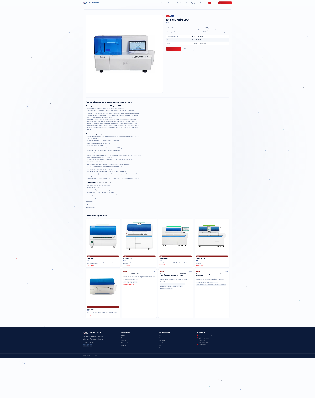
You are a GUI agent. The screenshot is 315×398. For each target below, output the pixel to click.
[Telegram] (84, 345)
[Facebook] (91, 345)
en (214, 2)
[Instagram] (87, 345)
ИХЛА (98, 12)
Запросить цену (174, 48)
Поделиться (188, 48)
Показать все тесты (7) (201, 287)
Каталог (164, 3)
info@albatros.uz (203, 344)
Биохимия (161, 337)
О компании (171, 3)
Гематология (162, 340)
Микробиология (163, 342)
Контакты (203, 3)
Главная (157, 3)
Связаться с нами (225, 3)
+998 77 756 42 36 (204, 338)
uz (212, 2)
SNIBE (167, 22)
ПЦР (160, 345)
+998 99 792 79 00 (204, 342)
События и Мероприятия (191, 3)
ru (209, 2)
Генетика (161, 347)
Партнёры (179, 3)
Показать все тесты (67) (129, 284)
